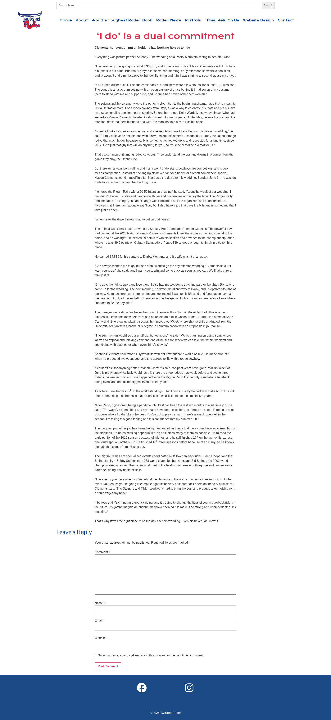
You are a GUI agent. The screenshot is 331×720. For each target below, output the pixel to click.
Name (100, 603)
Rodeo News (168, 20)
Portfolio (193, 20)
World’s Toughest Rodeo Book (122, 20)
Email (99, 620)
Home (66, 20)
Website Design (258, 20)
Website (100, 638)
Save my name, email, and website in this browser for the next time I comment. (150, 655)
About (82, 20)
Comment (102, 552)
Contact (286, 20)
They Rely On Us (222, 20)
